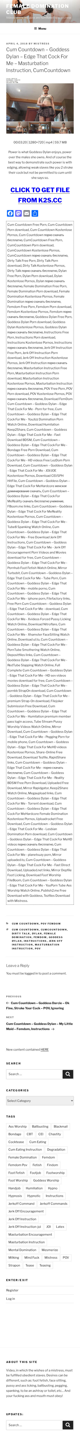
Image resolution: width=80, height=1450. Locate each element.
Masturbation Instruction (26, 1242)
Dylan (37, 933)
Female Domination (22, 1157)
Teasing (45, 1265)
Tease (29, 1265)
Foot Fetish (16, 1173)
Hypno (52, 1188)
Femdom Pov (17, 1165)
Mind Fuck (31, 1257)
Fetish (37, 1165)
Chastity (55, 1134)
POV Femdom (51, 923)
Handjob (14, 1188)
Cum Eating (37, 1142)
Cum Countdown (25, 923)
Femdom (40, 937)
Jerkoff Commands (53, 1204)
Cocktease (16, 1142)
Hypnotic (33, 1196)
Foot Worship (18, 1180)
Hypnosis (15, 1196)
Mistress (51, 1257)
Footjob (35, 1173)
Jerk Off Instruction (22, 1219)
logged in (31, 973)
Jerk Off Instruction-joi (24, 1227)
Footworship (55, 1173)
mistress (42, 43)
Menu (42, 28)
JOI (48, 1227)
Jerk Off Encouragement (26, 1211)
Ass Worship (17, 1126)
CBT (30, 1134)
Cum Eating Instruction (25, 1149)
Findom (52, 1165)
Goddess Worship (46, 1180)
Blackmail (61, 1126)
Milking (13, 1257)
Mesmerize (50, 1250)
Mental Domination (22, 1250)
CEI (40, 1134)
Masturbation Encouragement (30, 1234)
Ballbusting (40, 1126)
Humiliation (34, 1188)
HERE (45, 1049)
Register (12, 1290)
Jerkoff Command (21, 1204)
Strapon (14, 1265)
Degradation (56, 1149)
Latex (60, 1227)
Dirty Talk (21, 933)
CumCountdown (54, 929)
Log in (10, 1299)
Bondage (14, 1134)
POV (38, 948)
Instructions (35, 941)
